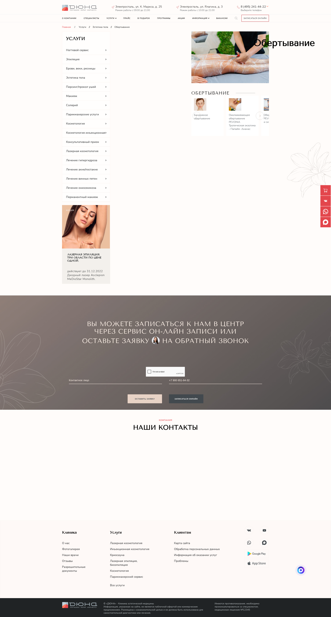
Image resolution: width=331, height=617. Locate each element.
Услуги (110, 18)
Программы (163, 18)
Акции (181, 18)
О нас (66, 543)
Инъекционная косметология (129, 549)
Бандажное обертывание (202, 116)
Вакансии (222, 18)
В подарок (144, 18)
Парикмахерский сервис (126, 577)
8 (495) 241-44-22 (253, 7)
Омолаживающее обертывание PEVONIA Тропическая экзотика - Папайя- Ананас (242, 122)
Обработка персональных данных (197, 549)
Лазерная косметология (126, 543)
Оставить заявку (145, 399)
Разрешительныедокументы (73, 569)
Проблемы (181, 561)
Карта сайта (182, 543)
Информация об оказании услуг (195, 555)
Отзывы (67, 561)
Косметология (119, 571)
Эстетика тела (100, 27)
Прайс (126, 18)
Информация (199, 18)
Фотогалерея (71, 549)
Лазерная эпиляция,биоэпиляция (123, 563)
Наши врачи (70, 555)
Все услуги (117, 585)
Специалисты (91, 18)
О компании (69, 18)
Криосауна (117, 555)
